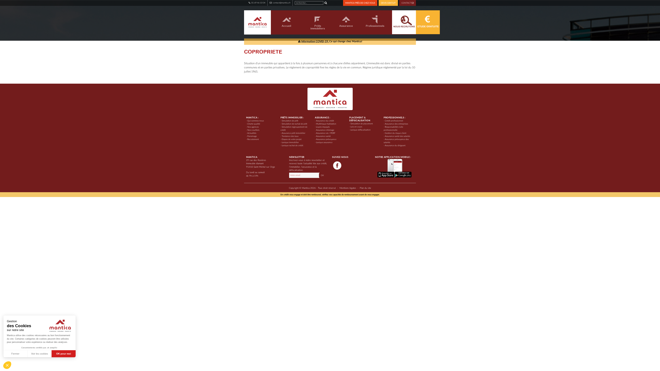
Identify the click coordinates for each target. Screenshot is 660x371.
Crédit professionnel (394, 121)
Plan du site (365, 188)
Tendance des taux (290, 136)
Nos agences (253, 127)
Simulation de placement (361, 124)
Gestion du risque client (395, 133)
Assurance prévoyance (326, 139)
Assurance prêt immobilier (293, 133)
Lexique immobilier (290, 142)
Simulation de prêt (290, 121)
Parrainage (252, 136)
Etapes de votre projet (291, 139)
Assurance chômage (325, 130)
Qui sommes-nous (255, 121)
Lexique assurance (324, 142)
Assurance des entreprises (396, 124)
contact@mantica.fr (281, 3)
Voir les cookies (39, 353)
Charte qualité (253, 124)
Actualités (251, 133)
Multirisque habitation (326, 124)
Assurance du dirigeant (395, 145)
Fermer (15, 353)
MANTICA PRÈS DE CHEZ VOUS (360, 3)
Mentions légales (347, 188)
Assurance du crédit (325, 121)
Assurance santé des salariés (397, 136)
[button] (7, 365)
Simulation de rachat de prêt (294, 124)
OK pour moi (63, 353)
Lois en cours (356, 127)
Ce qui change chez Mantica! (331, 41)
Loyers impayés (323, 127)
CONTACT (407, 3)
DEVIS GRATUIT (388, 3)
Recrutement (253, 139)
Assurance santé (323, 136)
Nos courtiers (253, 130)
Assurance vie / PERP (325, 133)
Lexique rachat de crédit (292, 145)
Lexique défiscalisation (360, 130)
